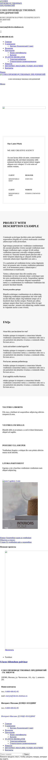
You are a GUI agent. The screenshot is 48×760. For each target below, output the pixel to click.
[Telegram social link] (17, 652)
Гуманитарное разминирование (23, 61)
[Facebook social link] (6, 652)
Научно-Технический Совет (21, 46)
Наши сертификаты (18, 53)
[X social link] (9, 652)
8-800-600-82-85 (12, 691)
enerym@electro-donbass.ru (16, 696)
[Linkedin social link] (14, 652)
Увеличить (9, 650)
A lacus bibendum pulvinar (14, 661)
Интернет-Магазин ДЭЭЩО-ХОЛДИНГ (18, 716)
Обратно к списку (7, 540)
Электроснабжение (18, 59)
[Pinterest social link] (12, 652)
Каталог (13, 55)
